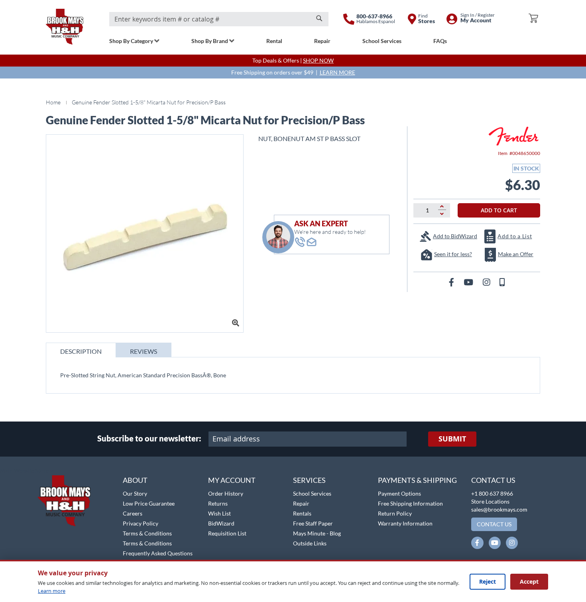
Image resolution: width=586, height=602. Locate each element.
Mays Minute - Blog (317, 533)
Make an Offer (515, 254)
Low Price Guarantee (149, 503)
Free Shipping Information (410, 503)
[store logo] (64, 27)
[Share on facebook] (452, 282)
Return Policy (395, 513)
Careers (132, 513)
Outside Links (309, 543)
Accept (529, 581)
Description (81, 351)
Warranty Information (405, 523)
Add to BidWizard (455, 236)
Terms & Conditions (147, 533)
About (135, 480)
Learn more (51, 590)
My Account (232, 480)
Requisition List (227, 533)
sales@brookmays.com (499, 509)
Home (53, 102)
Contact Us (493, 480)
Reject (487, 581)
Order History (225, 493)
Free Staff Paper (313, 523)
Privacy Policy (140, 523)
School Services (312, 493)
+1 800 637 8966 (492, 493)
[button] (27, 471)
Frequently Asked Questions (158, 553)
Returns (218, 503)
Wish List (219, 513)
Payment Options (399, 493)
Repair (301, 503)
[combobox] (218, 19)
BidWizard (221, 523)
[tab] (81, 350)
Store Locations (490, 501)
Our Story (135, 493)
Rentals (302, 513)
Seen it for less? (453, 254)
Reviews (143, 351)
